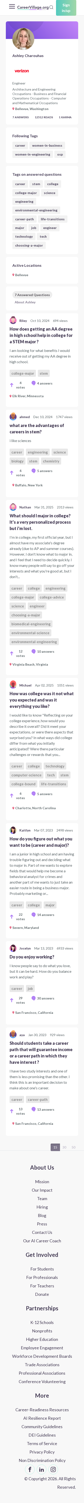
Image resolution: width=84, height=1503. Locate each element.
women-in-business (47, 145)
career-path (24, 219)
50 (73, 1147)
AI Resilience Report (42, 1418)
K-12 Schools (42, 1322)
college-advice (52, 597)
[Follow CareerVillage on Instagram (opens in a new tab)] (53, 1469)
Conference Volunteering (42, 1381)
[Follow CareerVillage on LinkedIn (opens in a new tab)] (41, 1469)
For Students (42, 1268)
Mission (42, 1181)
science (49, 193)
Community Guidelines (42, 1426)
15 (55, 1147)
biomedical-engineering (31, 624)
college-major (26, 193)
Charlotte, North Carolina (35, 808)
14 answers (45, 915)
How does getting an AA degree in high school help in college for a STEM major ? (41, 335)
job (33, 228)
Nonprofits (42, 1330)
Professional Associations (42, 1373)
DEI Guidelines (42, 1435)
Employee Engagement (42, 1347)
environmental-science (30, 633)
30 (64, 1147)
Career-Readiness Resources (42, 1409)
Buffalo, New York (29, 485)
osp (60, 154)
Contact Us (42, 1232)
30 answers (45, 998)
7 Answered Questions (32, 295)
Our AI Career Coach (42, 1240)
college (52, 184)
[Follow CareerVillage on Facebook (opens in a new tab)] (30, 1469)
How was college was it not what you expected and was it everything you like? (42, 700)
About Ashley (25, 302)
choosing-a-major (29, 245)
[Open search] (51, 7)
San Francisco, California (34, 1013)
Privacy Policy (42, 1451)
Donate (42, 1294)
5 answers (44, 471)
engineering (24, 201)
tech (43, 236)
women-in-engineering (32, 154)
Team (42, 1198)
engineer (50, 228)
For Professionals (42, 1277)
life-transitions (53, 219)
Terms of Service (42, 1443)
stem (36, 184)
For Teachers (42, 1285)
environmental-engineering (36, 210)
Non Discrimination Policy (42, 1460)
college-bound (23, 784)
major (19, 228)
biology (17, 461)
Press (42, 1223)
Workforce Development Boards (42, 1356)
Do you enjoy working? (32, 956)
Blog (42, 1215)
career (20, 145)
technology (24, 236)
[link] (42, 360)
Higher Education (42, 1339)
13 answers (45, 1109)
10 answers (45, 651)
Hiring (42, 1206)
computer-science (26, 775)
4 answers (44, 383)
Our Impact (42, 1190)
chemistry (51, 461)
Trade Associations (42, 1364)
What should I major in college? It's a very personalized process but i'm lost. (40, 522)
